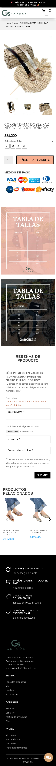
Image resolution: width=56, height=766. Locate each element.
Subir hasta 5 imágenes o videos (22, 426)
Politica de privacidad (16, 716)
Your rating (11, 398)
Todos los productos (16, 681)
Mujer (16, 23)
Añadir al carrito (35, 160)
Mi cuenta (11, 735)
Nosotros (10, 708)
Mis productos (13, 739)
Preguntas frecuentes (16, 747)
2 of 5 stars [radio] (22, 401)
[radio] (7, 146)
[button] (49, 519)
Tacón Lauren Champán (38, 531)
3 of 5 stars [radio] (34, 401)
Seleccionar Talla (13, 141)
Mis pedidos (12, 743)
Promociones (12, 694)
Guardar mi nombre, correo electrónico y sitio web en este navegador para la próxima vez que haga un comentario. (28, 463)
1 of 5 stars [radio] (11, 401)
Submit (42, 475)
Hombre (10, 690)
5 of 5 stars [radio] (16, 405)
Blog (8, 721)
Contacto (10, 712)
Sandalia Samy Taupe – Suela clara (12, 532)
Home (8, 23)
